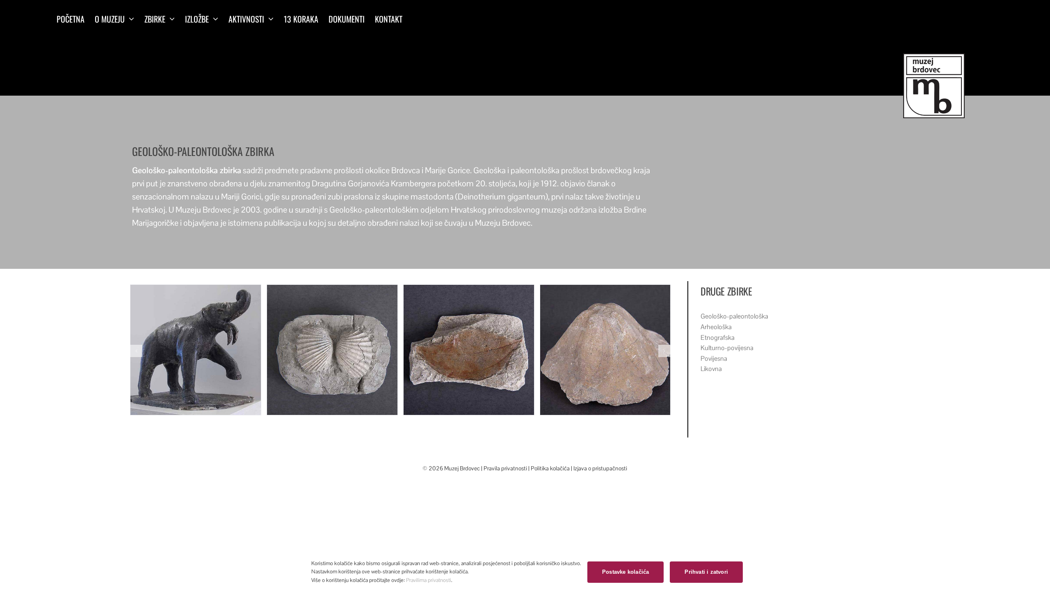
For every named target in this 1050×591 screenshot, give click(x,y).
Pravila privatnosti (506, 468)
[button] (136, 351)
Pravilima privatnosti (428, 580)
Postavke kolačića (625, 572)
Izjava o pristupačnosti (600, 468)
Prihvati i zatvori (706, 572)
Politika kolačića (550, 468)
